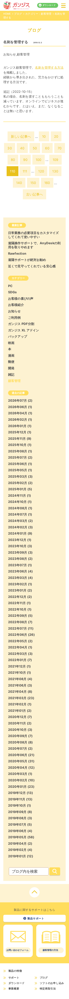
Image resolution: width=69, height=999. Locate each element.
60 (47, 148)
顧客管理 (23, 54)
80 (13, 160)
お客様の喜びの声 (20, 298)
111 (25, 171)
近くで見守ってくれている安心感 (32, 266)
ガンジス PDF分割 (21, 324)
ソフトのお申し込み (52, 983)
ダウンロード (49, 5)
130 (55, 171)
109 (55, 160)
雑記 (11, 374)
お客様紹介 (16, 305)
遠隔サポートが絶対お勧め (27, 260)
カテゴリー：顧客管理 (38, 13)
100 (38, 160)
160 (47, 183)
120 (41, 171)
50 (35, 148)
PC (10, 286)
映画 (11, 343)
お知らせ (9, 54)
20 (56, 136)
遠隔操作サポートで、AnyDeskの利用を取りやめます (34, 245)
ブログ (18, 13)
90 (25, 160)
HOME (7, 13)
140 (19, 183)
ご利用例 (14, 317)
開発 (11, 368)
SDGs (12, 292)
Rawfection (17, 253)
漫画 (11, 355)
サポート (13, 977)
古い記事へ (34, 194)
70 (60, 148)
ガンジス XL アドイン (23, 330)
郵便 (11, 362)
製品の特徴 (15, 970)
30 (9, 148)
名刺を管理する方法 (49, 67)
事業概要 (13, 988)
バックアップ (17, 336)
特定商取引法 (48, 988)
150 (33, 183)
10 (44, 136)
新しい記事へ (21, 136)
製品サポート (35, 918)
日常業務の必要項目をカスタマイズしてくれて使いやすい (33, 235)
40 (22, 148)
